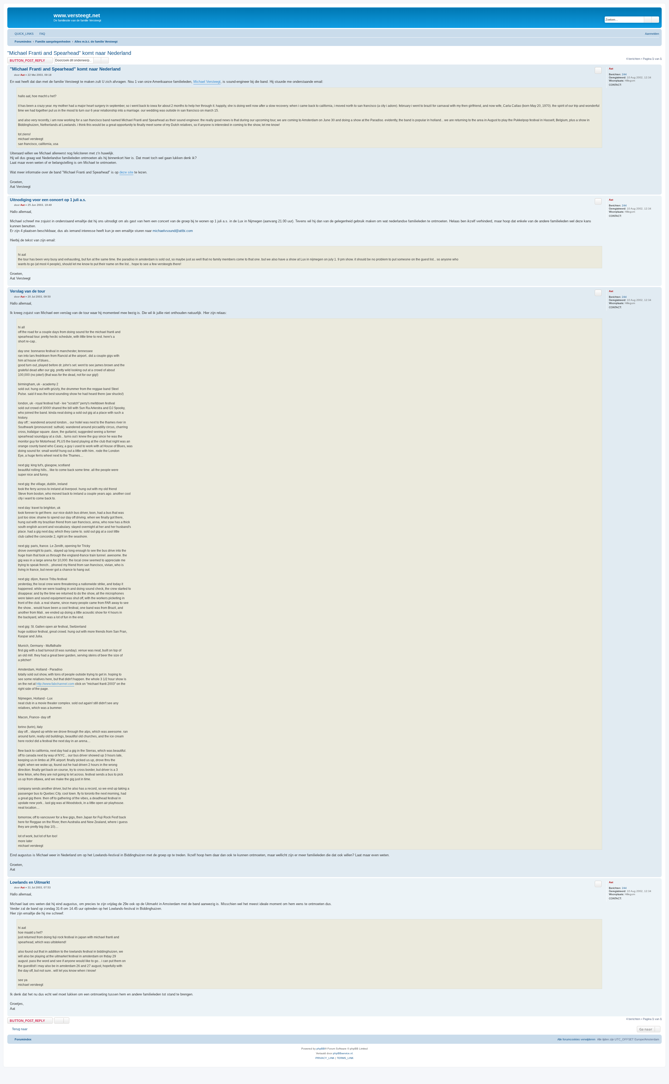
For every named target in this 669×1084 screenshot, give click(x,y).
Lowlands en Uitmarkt (30, 882)
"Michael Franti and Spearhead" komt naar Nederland (69, 53)
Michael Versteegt (207, 82)
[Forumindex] (31, 17)
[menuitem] (40, 34)
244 (624, 74)
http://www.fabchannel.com (55, 684)
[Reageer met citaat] (598, 70)
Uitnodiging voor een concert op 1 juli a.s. (48, 199)
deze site (126, 172)
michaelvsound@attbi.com (173, 231)
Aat (611, 68)
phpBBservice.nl (343, 1053)
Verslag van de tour (27, 291)
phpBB (320, 1048)
